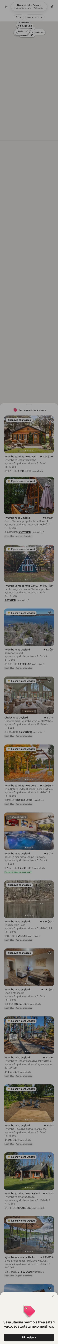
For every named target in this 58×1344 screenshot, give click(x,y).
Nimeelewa (29, 1337)
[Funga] (53, 1296)
